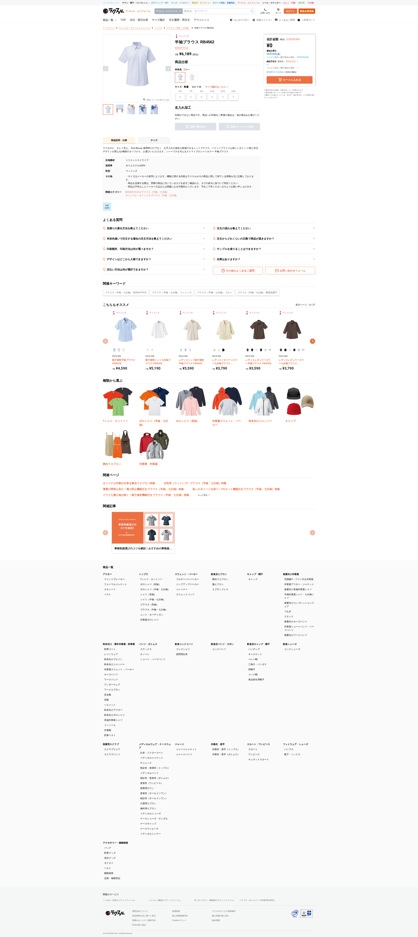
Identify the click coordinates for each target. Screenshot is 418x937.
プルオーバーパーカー (187, 579)
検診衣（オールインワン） (154, 798)
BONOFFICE (132, 192)
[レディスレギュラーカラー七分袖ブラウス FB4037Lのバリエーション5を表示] (299, 350)
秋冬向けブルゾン (113, 659)
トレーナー (182, 589)
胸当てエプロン (220, 579)
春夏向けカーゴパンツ (295, 621)
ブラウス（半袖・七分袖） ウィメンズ (172, 292)
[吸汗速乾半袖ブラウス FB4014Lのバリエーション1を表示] (114, 350)
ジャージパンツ (184, 754)
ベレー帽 (252, 659)
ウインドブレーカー (114, 579)
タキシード (110, 589)
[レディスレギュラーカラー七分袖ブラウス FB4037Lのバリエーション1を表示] (281, 350)
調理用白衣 (182, 654)
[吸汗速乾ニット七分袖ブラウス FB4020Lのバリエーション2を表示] (152, 350)
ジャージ (179, 744)
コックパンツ (219, 649)
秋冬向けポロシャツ (114, 715)
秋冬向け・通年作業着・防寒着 (119, 644)
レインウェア (111, 654)
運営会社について (140, 911)
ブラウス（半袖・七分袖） (155, 192)
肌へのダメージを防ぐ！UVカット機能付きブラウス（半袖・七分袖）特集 (236, 489)
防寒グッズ (110, 853)
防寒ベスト (110, 735)
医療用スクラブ (111, 744)
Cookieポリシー (179, 920)
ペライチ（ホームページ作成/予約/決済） (258, 900)
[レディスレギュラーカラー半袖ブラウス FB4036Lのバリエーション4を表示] (261, 350)
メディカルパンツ (149, 773)
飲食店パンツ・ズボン (222, 644)
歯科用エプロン (148, 808)
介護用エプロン (148, 803)
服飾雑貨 (108, 873)
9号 (201, 91)
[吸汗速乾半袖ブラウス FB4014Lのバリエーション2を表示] (119, 350)
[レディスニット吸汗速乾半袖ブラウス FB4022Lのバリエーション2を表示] (185, 350)
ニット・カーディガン (151, 614)
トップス (143, 574)
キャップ (252, 579)
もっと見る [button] (203, 495)
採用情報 (176, 911)
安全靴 (107, 694)
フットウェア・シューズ (295, 744)
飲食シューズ (290, 644)
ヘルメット (110, 705)
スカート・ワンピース (258, 744)
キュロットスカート (258, 759)
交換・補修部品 (112, 878)
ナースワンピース (149, 828)
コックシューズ (292, 649)
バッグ (107, 847)
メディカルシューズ (150, 813)
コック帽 (252, 674)
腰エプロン (218, 584)
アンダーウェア (112, 684)
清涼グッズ (110, 858)
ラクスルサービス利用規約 (223, 911)
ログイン (290, 11)
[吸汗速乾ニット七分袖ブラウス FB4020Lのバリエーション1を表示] (147, 350)
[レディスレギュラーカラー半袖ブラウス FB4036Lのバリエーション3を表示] (256, 350)
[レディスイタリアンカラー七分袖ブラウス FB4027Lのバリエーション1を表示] (214, 350)
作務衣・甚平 (218, 744)
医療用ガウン (147, 788)
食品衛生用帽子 (256, 679)
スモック (288, 616)
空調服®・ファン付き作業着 (298, 579)
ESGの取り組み (139, 925)
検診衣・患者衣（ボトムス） (155, 778)
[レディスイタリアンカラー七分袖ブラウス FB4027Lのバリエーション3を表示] (223, 350)
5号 (180, 91)
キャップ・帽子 (255, 574)
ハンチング (254, 649)
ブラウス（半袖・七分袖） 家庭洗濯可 (257, 292)
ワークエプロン (112, 689)
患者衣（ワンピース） (151, 783)
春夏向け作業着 (291, 574)
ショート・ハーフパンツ (152, 659)
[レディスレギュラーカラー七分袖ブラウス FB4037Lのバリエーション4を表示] (294, 350)
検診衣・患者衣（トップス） (155, 768)
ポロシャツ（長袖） (150, 584)
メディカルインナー (150, 833)
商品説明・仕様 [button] (119, 140)
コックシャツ (183, 649)
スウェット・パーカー (186, 574)
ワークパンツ (111, 679)
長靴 (106, 699)
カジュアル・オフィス (136, 195)
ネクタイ (108, 863)
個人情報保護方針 (180, 916)
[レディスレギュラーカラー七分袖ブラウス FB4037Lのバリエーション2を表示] (285, 350)
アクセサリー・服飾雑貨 (115, 842)
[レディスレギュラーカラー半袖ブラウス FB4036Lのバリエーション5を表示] (265, 350)
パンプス (288, 749)
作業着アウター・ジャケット (299, 584)
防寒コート (110, 649)
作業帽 (107, 730)
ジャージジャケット (186, 749)
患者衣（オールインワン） (154, 793)
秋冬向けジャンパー (114, 664)
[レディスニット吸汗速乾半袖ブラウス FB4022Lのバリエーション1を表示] (181, 350)
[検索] (252, 11)
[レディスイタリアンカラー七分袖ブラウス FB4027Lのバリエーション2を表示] (219, 350)
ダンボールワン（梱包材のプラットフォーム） (214, 900)
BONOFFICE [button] (181, 48)
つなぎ (287, 611)
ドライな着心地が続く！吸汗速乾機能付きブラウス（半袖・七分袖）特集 (146, 495)
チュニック (146, 763)
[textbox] (219, 11)
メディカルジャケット (151, 757)
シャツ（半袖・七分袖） (152, 599)
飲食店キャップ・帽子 (258, 644)
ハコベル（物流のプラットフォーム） (165, 900)
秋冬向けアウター (113, 710)
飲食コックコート (184, 644)
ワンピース (254, 754)
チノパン (144, 654)
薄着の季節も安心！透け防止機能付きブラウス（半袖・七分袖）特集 (143, 489)
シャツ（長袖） (148, 594)
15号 (233, 91)
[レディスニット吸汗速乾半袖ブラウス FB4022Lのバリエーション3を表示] (190, 350)
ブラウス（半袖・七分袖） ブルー (214, 292)
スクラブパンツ (112, 754)
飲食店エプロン (219, 574)
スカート (252, 749)
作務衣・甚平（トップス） (226, 749)
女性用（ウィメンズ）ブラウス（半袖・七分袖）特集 (195, 483)
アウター (107, 574)
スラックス (146, 649)
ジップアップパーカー (187, 584)
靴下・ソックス (292, 754)
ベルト (107, 868)
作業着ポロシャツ (149, 619)
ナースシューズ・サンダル (154, 818)
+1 (270, 349)
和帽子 (251, 669)
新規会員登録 (307, 11)
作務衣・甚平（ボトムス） (226, 754)
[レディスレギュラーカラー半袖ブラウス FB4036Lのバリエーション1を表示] (247, 350)
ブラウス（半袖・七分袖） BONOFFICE (125, 292)
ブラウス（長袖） (149, 604)
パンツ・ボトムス (148, 644)
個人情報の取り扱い (221, 916)
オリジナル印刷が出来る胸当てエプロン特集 (129, 483)
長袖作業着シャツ (113, 720)
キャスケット (255, 654)
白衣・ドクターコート (151, 752)
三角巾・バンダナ (257, 664)
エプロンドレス (220, 589)
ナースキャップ (148, 823)
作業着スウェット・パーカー (119, 669)
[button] (110, 20)
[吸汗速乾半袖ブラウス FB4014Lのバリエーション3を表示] (123, 350)
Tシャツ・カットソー (151, 579)
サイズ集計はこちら (215, 86)
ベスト (107, 594)
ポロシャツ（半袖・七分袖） (155, 589)
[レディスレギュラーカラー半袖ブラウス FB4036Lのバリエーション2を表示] (252, 350)
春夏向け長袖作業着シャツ (298, 589)
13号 (223, 91)
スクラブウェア (112, 749)
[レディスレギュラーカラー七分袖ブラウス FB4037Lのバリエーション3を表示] (290, 350)
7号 (191, 91)
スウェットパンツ (185, 594)
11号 (212, 91)
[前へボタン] (105, 68)
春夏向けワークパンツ (295, 635)
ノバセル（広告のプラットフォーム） (119, 900)
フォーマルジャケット (115, 584)
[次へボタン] (168, 68)
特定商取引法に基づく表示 (144, 916)
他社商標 (216, 920)
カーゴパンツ (111, 674)
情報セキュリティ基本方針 (144, 920)
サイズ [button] (154, 140)
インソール (110, 725)
